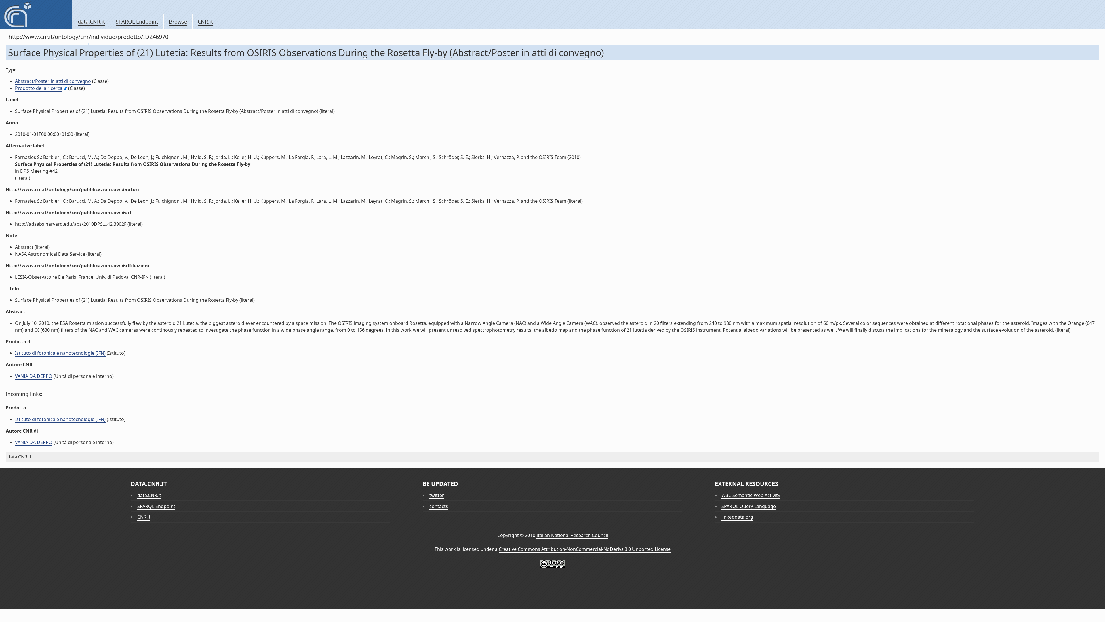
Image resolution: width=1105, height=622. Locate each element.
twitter (436, 495)
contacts (438, 506)
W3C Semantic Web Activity (750, 495)
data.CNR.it (91, 21)
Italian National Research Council (572, 535)
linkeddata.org (737, 517)
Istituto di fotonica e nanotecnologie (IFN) (60, 353)
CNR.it (205, 21)
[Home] (36, 14)
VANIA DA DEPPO (33, 376)
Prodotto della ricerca (38, 88)
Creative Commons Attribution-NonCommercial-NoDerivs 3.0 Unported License (585, 549)
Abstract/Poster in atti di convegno (53, 81)
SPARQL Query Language (748, 506)
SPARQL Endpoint (137, 21)
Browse (178, 21)
